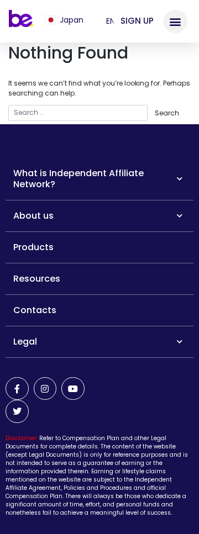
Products (33, 247)
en (110, 21)
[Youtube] (73, 388)
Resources (36, 278)
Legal (25, 341)
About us (33, 215)
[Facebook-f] (17, 388)
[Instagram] (45, 388)
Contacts (34, 310)
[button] (57, 20)
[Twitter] (17, 411)
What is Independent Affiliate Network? (78, 179)
